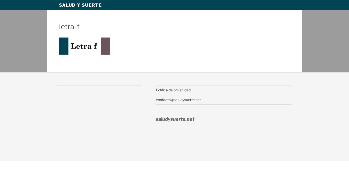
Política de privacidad (173, 90)
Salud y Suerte (80, 5)
